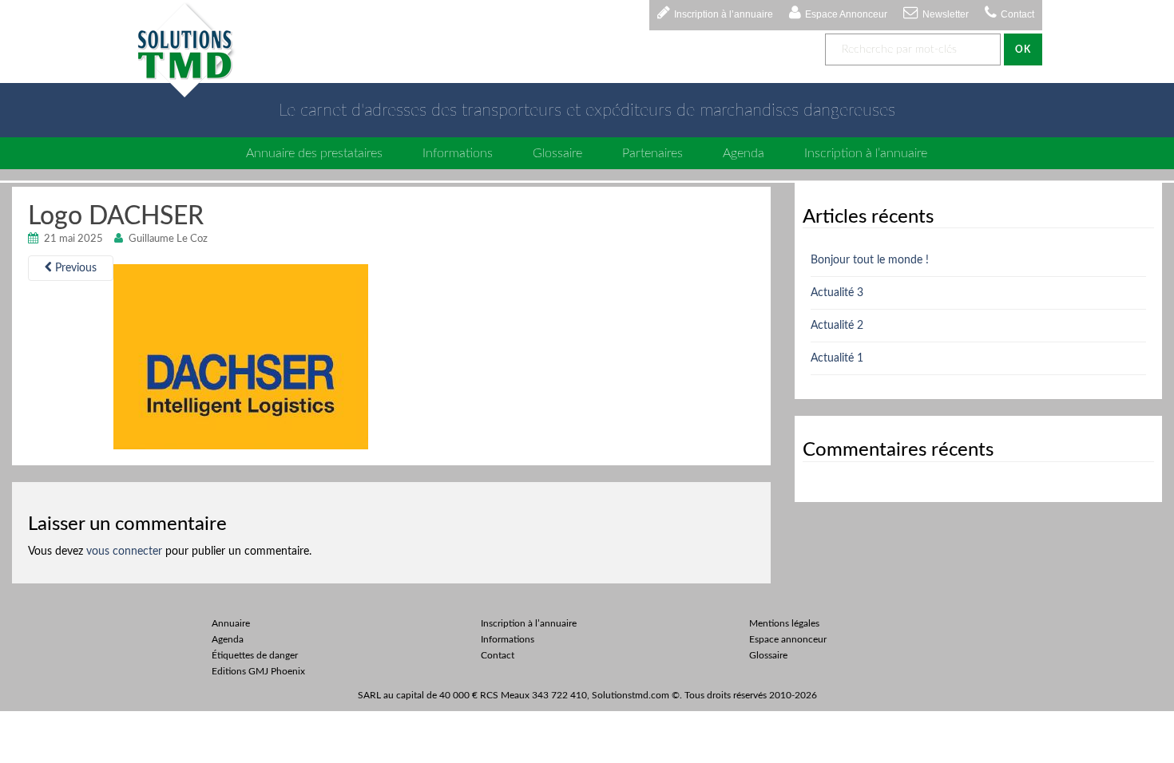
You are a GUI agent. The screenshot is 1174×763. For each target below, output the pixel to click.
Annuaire (231, 623)
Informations (457, 153)
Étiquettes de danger (255, 655)
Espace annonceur (788, 639)
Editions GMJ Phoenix (258, 671)
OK (1023, 49)
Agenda (743, 153)
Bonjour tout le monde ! (870, 260)
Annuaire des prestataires (314, 153)
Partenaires (652, 153)
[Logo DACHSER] (240, 356)
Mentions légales (784, 623)
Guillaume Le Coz (168, 239)
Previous (74, 268)
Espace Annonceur (846, 14)
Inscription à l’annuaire (723, 14)
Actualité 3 (837, 292)
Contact (1017, 14)
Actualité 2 (837, 325)
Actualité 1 (837, 358)
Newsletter (945, 14)
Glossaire (557, 153)
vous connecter (124, 551)
